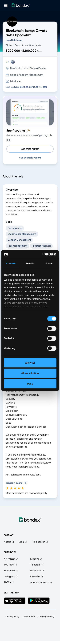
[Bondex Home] (30, 520)
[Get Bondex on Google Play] (39, 600)
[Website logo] (21, 5)
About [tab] (49, 263)
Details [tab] (30, 263)
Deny (30, 383)
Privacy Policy (12, 617)
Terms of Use (28, 617)
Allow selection (30, 373)
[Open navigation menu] (6, 5)
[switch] (51, 328)
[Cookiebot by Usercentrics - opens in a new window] (42, 255)
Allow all (30, 362)
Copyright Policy (46, 617)
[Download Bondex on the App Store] (14, 600)
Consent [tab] (11, 263)
